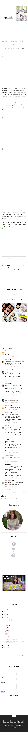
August (7, 625)
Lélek (4, 22)
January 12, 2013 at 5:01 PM (11, 477)
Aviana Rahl (8, 455)
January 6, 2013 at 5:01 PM (11, 422)
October (7, 622)
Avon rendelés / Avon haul (11, 644)
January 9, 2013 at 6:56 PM (11, 461)
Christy (7, 383)
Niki (6, 426)
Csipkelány (7, 370)
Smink (9, 22)
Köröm (21, 22)
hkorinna (7, 412)
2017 (5, 611)
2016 (5, 613)
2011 (5, 647)
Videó (4, 31)
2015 (5, 614)
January (7, 636)
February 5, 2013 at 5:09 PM (11, 486)
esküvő (15, 31)
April (6, 631)
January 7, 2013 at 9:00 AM (11, 436)
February (7, 635)
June (6, 628)
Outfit (15, 22)
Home (9, 31)
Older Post (24, 492)
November (8, 620)
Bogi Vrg (7, 405)
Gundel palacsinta (9, 638)
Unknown (7, 351)
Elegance (6, 725)
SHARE (8, 289)
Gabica (7, 359)
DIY (9, 26)
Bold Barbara (8, 480)
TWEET (14, 289)
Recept (19, 26)
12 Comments (17, 48)
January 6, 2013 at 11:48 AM (11, 402)
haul (12, 50)
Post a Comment (8, 489)
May (6, 630)
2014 (5, 616)
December (8, 619)
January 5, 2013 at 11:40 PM (11, 380)
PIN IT (15, 292)
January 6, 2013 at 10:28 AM (11, 395)
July (6, 627)
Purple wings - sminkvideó (11, 639)
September (8, 624)
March (6, 633)
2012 (5, 645)
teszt (15, 50)
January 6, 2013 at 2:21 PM (11, 409)
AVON (24, 48)
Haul (14, 26)
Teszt (4, 26)
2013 (5, 617)
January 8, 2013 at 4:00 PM (11, 452)
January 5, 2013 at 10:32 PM (11, 356)
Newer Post (3, 492)
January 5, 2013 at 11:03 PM (11, 366)
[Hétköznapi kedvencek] (14, 312)
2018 (5, 609)
